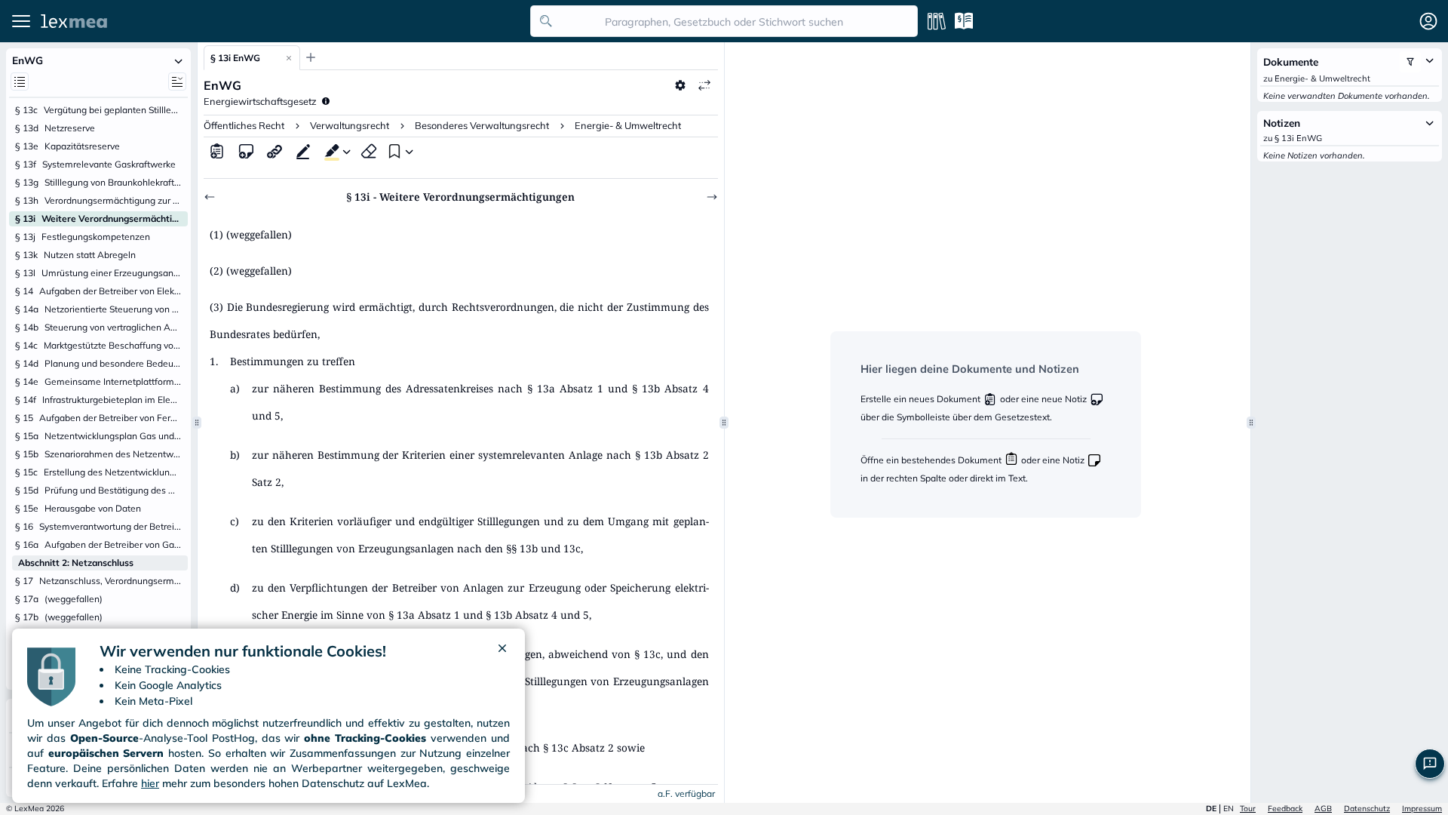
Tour (1248, 808)
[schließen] (502, 651)
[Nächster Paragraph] (712, 197)
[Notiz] (245, 150)
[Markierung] (328, 150)
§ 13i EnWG (235, 57)
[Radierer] (368, 150)
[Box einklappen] (179, 60)
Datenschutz (1367, 808)
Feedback (1285, 808)
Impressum (1422, 808)
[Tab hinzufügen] (310, 57)
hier (150, 783)
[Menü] (21, 21)
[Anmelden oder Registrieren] (1428, 21)
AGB (1323, 808)
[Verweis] (274, 150)
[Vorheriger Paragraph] (210, 197)
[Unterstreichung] (303, 150)
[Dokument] (217, 150)
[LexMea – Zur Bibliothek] (281, 21)
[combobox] (724, 21)
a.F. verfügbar (686, 793)
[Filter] (1410, 61)
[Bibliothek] (936, 21)
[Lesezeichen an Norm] (393, 150)
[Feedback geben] (1430, 764)
